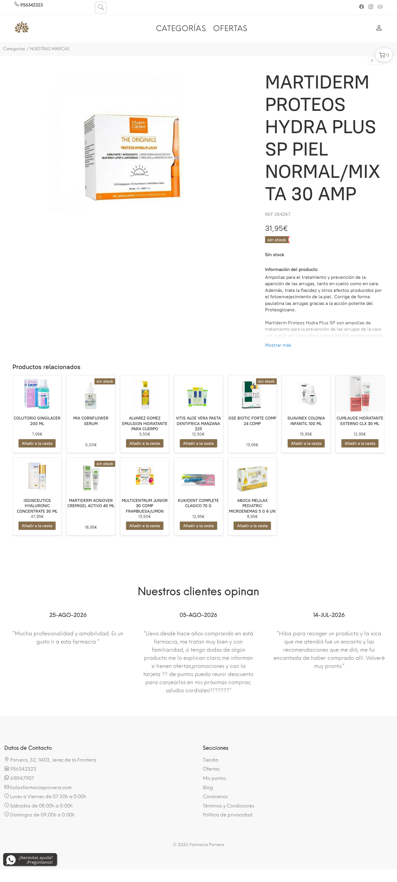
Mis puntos (214, 778)
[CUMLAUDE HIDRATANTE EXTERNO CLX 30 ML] (360, 393)
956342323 (31, 5)
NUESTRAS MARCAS (49, 48)
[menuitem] (372, 60)
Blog (208, 787)
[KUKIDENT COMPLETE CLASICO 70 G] (198, 476)
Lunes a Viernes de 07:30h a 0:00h (47, 796)
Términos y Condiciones (228, 806)
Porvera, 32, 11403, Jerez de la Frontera (52, 760)
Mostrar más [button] (278, 345)
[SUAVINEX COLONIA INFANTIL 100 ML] (306, 393)
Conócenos (215, 796)
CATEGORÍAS (181, 28)
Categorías (14, 48)
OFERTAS (230, 28)
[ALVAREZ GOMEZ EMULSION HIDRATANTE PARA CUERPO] (144, 393)
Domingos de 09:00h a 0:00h (42, 815)
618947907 (21, 778)
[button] (384, 55)
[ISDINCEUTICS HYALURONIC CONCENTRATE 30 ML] (37, 476)
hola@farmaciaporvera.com (40, 787)
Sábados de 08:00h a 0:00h (41, 806)
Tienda (210, 760)
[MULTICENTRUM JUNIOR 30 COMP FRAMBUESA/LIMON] (144, 476)
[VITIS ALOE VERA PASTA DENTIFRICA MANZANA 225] (198, 393)
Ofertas (211, 769)
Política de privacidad (228, 815)
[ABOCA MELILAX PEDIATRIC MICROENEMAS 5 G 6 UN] (252, 476)
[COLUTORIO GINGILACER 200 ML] (37, 393)
